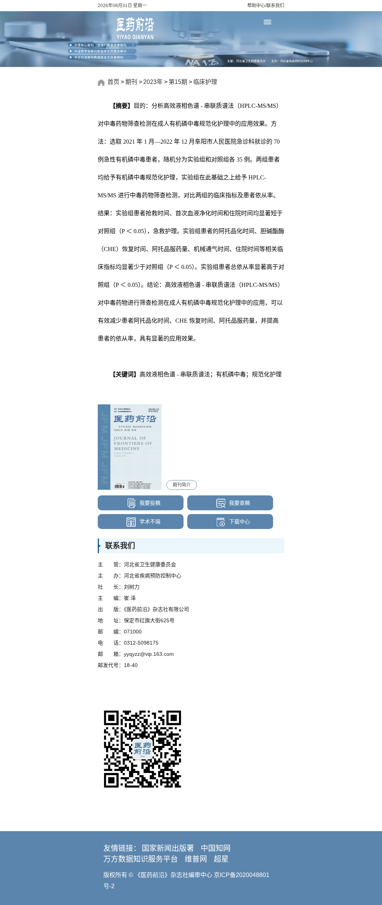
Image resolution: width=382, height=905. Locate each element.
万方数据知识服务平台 (140, 859)
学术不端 (149, 521)
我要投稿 (149, 503)
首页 (113, 82)
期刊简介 (182, 485)
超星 (221, 859)
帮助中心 (256, 5)
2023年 (153, 82)
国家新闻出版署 (168, 848)
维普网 (196, 859)
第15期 (178, 82)
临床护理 (205, 82)
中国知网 (216, 848)
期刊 (131, 82)
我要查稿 (239, 503)
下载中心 (239, 521)
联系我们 (275, 5)
